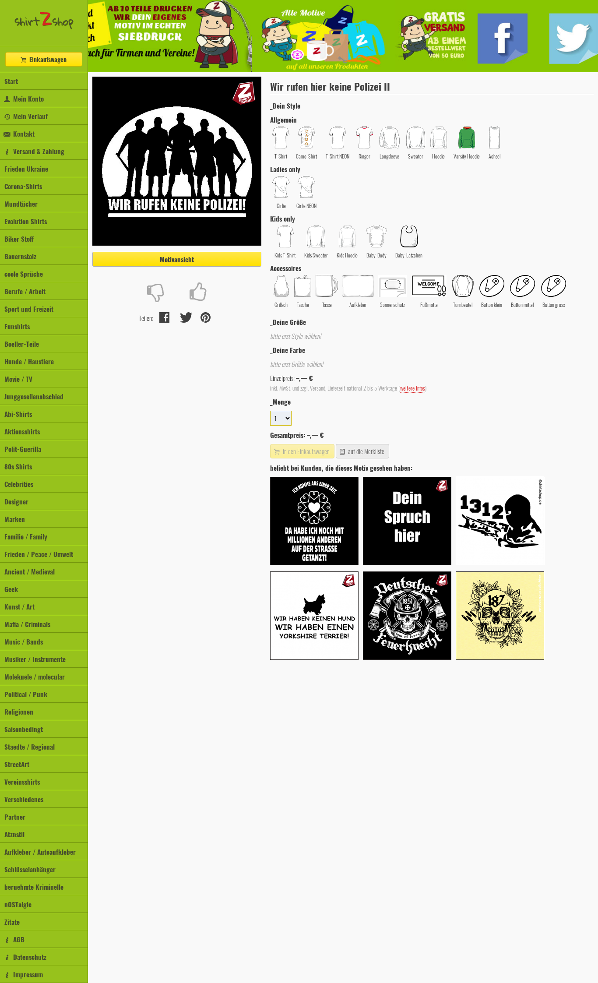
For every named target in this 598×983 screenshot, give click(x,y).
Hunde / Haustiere (29, 361)
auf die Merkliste (365, 451)
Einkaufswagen (47, 59)
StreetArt (16, 764)
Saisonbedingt (23, 729)
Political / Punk (25, 694)
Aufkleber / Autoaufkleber (40, 851)
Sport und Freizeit (28, 309)
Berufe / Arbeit (25, 291)
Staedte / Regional (29, 746)
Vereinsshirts (22, 781)
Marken (14, 519)
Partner (14, 816)
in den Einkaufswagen (305, 451)
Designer (16, 501)
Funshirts (17, 326)
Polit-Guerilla (22, 449)
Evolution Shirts (25, 221)
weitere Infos (412, 388)
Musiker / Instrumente (35, 659)
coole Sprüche (23, 273)
